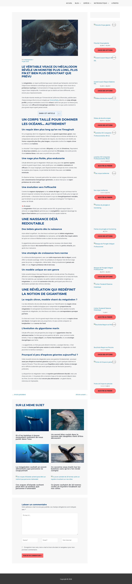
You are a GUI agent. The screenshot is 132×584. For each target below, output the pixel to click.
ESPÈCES (86, 3)
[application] (80, 3)
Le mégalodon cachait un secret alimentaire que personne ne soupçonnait (31, 469)
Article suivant (81, 395)
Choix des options (105, 50)
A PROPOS (115, 3)
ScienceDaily (54, 100)
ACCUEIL (69, 3)
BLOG (77, 3)
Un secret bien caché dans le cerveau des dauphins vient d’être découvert (67, 436)
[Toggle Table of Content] (58, 113)
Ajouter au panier (105, 166)
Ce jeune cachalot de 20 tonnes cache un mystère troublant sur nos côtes (66, 487)
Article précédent (19, 395)
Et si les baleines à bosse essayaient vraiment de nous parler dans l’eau (29, 437)
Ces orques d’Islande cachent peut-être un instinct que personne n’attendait (30, 487)
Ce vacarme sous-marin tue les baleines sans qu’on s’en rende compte (65, 469)
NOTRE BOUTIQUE (100, 3)
